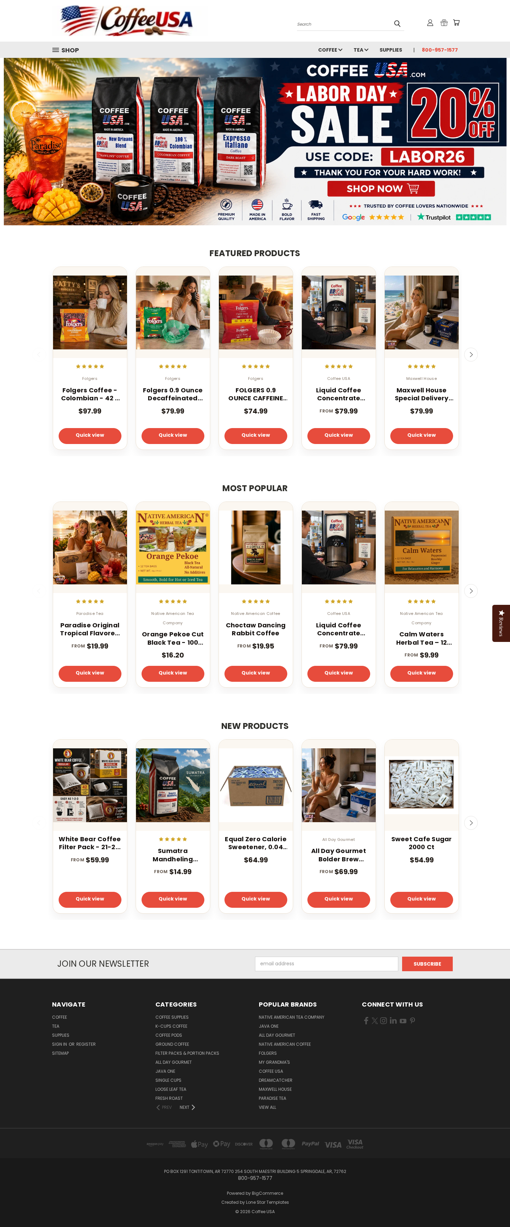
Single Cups (168, 1080)
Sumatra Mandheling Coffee (173, 855)
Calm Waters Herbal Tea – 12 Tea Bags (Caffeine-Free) (422, 638)
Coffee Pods (168, 1035)
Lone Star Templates (267, 1202)
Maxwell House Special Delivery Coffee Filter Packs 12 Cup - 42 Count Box (421, 394)
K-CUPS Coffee (171, 1026)
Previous (39, 355)
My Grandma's (274, 1062)
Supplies (391, 49)
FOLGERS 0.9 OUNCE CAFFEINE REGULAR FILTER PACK (255, 394)
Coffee (328, 49)
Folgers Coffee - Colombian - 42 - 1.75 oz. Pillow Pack (90, 394)
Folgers (268, 1053)
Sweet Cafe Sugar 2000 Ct (421, 843)
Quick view (90, 435)
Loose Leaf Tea (170, 1089)
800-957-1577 (440, 49)
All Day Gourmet (173, 1062)
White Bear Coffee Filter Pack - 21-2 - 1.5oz (90, 843)
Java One (165, 1071)
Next (471, 355)
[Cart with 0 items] (456, 22)
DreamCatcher (275, 1080)
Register (86, 1044)
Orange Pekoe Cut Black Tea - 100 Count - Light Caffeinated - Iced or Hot (173, 638)
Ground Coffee (172, 1044)
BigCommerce (267, 1193)
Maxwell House (275, 1089)
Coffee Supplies (172, 1017)
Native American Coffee (285, 1044)
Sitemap (60, 1053)
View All (267, 1107)
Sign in (60, 1044)
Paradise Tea (272, 1098)
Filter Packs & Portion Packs (187, 1053)
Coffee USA (271, 1071)
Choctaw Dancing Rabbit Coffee (256, 629)
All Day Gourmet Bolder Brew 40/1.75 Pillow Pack (338, 855)
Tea (359, 49)
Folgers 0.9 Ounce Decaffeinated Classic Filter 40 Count (173, 394)
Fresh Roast (169, 1098)
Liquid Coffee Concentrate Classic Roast (338, 394)
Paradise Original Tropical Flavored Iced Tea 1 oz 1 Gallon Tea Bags (89, 629)
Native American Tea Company (291, 1017)
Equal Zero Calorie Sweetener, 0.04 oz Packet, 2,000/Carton (256, 843)
